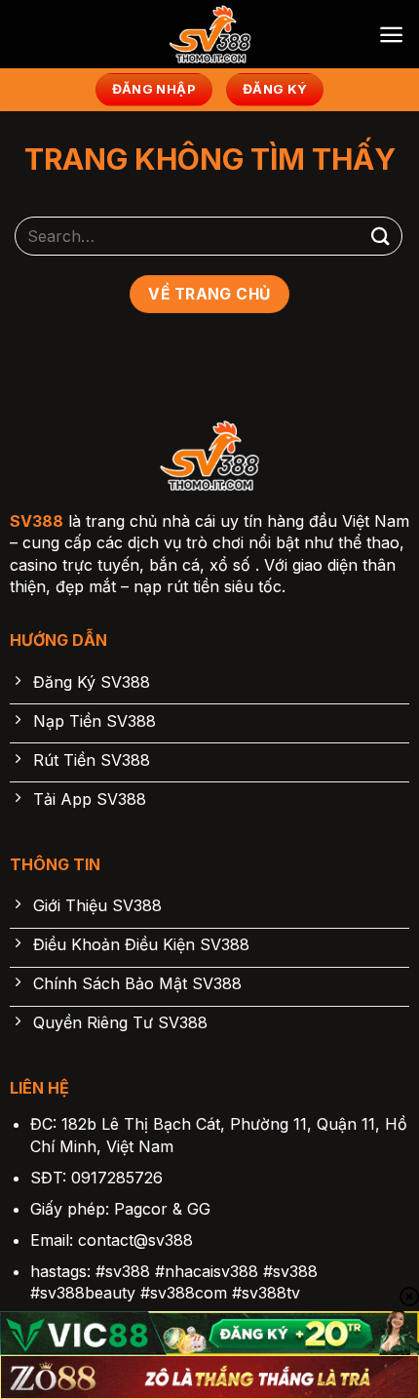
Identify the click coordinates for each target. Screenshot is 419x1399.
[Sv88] (209, 34)
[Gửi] (381, 236)
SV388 (36, 521)
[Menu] (391, 34)
